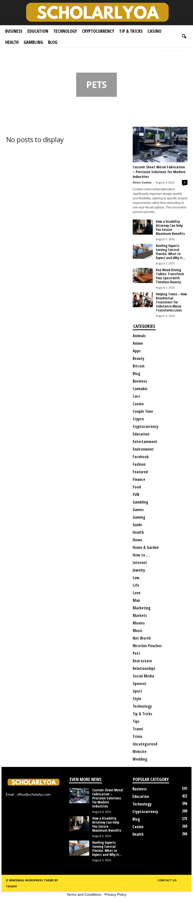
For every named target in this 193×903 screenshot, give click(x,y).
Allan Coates (142, 182)
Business (13, 31)
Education (37, 31)
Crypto (138, 419)
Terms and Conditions (84, 894)
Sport (137, 691)
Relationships (144, 668)
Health (12, 42)
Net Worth (142, 638)
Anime (138, 343)
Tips (136, 721)
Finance (139, 479)
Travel (138, 729)
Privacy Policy (115, 894)
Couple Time (143, 411)
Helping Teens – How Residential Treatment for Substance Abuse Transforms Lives (171, 302)
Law (136, 577)
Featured (140, 472)
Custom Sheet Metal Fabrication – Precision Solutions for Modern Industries (159, 171)
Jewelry (139, 570)
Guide (137, 524)
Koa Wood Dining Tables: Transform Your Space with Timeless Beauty (170, 275)
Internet (140, 562)
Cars (136, 396)
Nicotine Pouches (147, 645)
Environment (143, 449)
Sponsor (140, 683)
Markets (140, 615)
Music (137, 630)
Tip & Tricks (130, 31)
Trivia (137, 736)
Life (136, 585)
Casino (154, 31)
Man (136, 600)
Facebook (141, 456)
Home (9, 54)
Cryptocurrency (98, 31)
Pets (136, 653)
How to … (141, 555)
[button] (183, 36)
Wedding (140, 759)
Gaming (139, 517)
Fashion (139, 464)
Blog (52, 42)
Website (140, 751)
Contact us (167, 880)
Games (138, 509)
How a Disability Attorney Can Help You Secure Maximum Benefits (170, 227)
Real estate (142, 661)
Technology (65, 31)
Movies (139, 623)
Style (137, 698)
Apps (137, 351)
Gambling (33, 42)
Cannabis (140, 388)
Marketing (142, 608)
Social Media (143, 676)
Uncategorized (145, 744)
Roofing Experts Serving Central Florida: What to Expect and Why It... (170, 251)
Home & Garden (146, 547)
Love (136, 593)
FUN (136, 494)
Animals (139, 335)
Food (137, 487)
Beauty (138, 358)
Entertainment (145, 441)
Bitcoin (138, 366)
